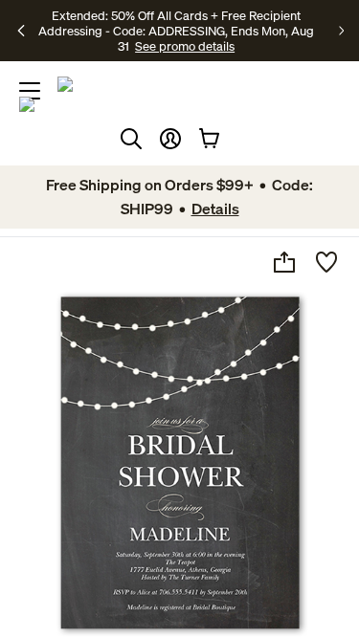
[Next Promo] (341, 30)
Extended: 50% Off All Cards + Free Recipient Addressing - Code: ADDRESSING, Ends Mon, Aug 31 (176, 31)
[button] (170, 138)
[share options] (284, 262)
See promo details (185, 46)
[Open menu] (29, 90)
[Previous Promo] (22, 30)
